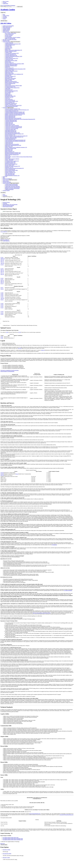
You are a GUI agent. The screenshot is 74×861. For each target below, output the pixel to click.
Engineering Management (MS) (11, 137)
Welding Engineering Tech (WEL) (11, 106)
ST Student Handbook (68, 590)
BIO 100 (2, 260)
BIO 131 (2, 282)
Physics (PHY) (8, 92)
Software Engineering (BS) (10, 169)
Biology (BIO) (7, 49)
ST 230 (2, 311)
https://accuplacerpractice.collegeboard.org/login (41, 612)
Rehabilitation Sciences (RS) (10, 96)
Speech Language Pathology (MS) (11, 170)
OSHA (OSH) (7, 88)
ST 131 (2, 279)
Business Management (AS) (10, 116)
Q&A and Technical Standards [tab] (8, 205)
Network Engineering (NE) (10, 83)
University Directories (7, 181)
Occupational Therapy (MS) (10, 161)
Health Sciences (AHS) (9, 73)
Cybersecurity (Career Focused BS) (11, 128)
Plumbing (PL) (8, 93)
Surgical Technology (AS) (10, 171)
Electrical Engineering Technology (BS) (12, 132)
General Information (6, 27)
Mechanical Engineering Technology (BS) (13, 153)
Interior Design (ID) (8, 77)
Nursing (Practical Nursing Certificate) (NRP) (13, 85)
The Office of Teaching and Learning (9, 39)
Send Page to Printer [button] (6, 849)
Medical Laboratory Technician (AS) (12, 154)
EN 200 (2, 473)
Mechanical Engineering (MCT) (11, 81)
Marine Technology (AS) (9, 151)
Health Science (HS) (9, 72)
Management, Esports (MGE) (10, 78)
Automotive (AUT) (8, 48)
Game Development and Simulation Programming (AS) (15, 140)
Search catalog (3, 6)
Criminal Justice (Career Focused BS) (12, 125)
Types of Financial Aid (9, 34)
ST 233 (2, 314)
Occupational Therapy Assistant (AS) (12, 160)
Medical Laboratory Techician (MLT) (12, 82)
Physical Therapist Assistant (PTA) (11, 90)
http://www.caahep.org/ (4, 239)
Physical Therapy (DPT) (9, 165)
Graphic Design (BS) (9, 143)
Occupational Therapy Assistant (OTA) (12, 87)
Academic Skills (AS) (9, 42)
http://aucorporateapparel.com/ (34, 813)
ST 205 (2, 303)
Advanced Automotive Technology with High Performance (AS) (17, 109)
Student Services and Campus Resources (12, 187)
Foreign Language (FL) (9, 67)
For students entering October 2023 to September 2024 (13, 838)
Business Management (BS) (10, 117)
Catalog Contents (6, 15)
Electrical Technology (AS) (10, 134)
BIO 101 (2, 261)
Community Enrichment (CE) (10, 54)
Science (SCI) (7, 98)
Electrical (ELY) (8, 61)
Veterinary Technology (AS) (10, 172)
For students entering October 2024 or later (10, 837)
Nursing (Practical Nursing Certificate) (12, 158)
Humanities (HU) (8, 75)
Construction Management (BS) (11, 120)
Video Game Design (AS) (10, 173)
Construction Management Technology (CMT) (13, 56)
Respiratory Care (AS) (9, 167)
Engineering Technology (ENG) (11, 65)
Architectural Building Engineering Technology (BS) (14, 112)
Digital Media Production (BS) (10, 131)
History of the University (7, 26)
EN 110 (2, 283)
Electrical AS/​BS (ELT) (9, 62)
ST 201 (2, 294)
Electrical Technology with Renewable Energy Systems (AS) (16, 135)
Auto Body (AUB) (8, 46)
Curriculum (5, 17)
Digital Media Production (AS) (10, 130)
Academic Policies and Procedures (11, 184)
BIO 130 (2, 280)
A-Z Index (5, 16)
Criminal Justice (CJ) (9, 57)
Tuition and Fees (6, 30)
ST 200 (2, 292)
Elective (2, 288)
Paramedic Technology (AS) (10, 163)
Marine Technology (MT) (9, 79)
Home (4, 14)
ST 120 (2, 268)
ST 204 (2, 296)
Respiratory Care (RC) (9, 97)
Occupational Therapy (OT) (10, 86)
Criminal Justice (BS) (9, 123)
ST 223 (2, 307)
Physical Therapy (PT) (9, 91)
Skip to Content (5, 1)
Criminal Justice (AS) (9, 122)
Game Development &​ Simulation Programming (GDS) (15, 68)
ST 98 (7, 332)
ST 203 (2, 295)
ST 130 (2, 278)
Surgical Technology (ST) (10, 102)
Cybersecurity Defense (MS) (10, 129)
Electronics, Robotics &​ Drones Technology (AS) (14, 136)
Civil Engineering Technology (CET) (12, 53)
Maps (4, 177)
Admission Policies (6, 29)
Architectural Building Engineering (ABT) (13, 43)
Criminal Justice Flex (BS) (10, 124)
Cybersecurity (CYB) (9, 59)
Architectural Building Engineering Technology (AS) (15, 111)
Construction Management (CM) (11, 55)
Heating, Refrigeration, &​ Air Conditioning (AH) (14, 74)
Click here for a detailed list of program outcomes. (9, 370)
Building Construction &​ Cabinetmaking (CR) (13, 50)
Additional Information (9, 189)
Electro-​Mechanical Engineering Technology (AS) (14, 133)
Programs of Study (6, 40)
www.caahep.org (4, 231)
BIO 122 (2, 269)
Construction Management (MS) (11, 121)
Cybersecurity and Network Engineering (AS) (13, 126)
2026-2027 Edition (5, 23)
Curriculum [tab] (5, 203)
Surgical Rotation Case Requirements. (7, 371)
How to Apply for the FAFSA (10, 33)
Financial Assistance (6, 32)
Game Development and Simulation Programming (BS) (15, 141)
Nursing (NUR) (8, 84)
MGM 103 (3, 258)
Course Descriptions (6, 41)
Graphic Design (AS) (9, 142)
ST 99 (19, 332)
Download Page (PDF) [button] (7, 853)
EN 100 (2, 264)
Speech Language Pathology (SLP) (11, 101)
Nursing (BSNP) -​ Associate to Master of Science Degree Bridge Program (18, 156)
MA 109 (2, 274)
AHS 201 (2, 298)
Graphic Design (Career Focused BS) (12, 144)
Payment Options (8, 36)
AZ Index (4, 2)
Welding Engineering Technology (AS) (12, 175)
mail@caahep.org (6, 240)
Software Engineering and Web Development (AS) (14, 168)
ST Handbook (54, 544)
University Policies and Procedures (11, 185)
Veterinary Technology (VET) (10, 104)
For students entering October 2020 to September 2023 (13, 839)
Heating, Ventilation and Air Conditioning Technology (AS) (16, 147)
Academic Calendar (6, 28)
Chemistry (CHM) (8, 52)
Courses (4, 18)
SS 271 (2, 287)
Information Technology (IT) (10, 76)
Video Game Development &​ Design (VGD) (13, 105)
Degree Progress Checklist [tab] (7, 206)
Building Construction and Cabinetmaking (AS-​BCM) (15, 113)
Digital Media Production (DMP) (11, 60)
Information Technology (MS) (10, 148)
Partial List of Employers (7, 178)
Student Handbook (6, 183)
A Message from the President (8, 25)
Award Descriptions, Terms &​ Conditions (12, 37)
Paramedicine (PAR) (9, 89)
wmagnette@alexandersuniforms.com (66, 814)
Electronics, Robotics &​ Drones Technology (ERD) (14, 63)
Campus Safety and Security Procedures (12, 186)
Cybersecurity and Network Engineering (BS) (13, 127)
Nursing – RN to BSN (9, 159)
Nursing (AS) (7, 155)
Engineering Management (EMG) (11, 64)
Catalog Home (5, 3)
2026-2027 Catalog (6, 857)
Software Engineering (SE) (10, 100)
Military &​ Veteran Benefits (10, 38)
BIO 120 (2, 271)
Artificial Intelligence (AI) (10, 44)
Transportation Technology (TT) (11, 103)
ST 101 (2, 257)
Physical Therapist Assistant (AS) (11, 164)
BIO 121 (2, 272)
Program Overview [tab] (6, 202)
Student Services (6, 180)
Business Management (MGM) (10, 51)
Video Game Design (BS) (10, 174)
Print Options (3, 192)
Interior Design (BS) (9, 150)
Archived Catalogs (6, 190)
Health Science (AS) (9, 146)
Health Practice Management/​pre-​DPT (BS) (13, 145)
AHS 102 (2, 263)
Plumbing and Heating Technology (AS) (12, 166)
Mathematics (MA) (8, 80)
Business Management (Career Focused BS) (13, 118)
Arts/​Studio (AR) (8, 45)
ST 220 (2, 304)
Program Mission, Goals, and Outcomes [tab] (10, 204)
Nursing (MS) (7, 157)
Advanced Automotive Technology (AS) (12, 108)
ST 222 (2, 306)
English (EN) (7, 66)
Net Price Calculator (8, 35)
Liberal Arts (5, 176)
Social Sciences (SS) (9, 99)
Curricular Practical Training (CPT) (11, 58)
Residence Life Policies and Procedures (12, 188)
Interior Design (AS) (9, 149)
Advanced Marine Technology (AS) (11, 110)
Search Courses (5, 179)
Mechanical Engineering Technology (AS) (13, 152)
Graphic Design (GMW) (9, 69)
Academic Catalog (7, 9)
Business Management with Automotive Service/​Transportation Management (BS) (20, 119)
